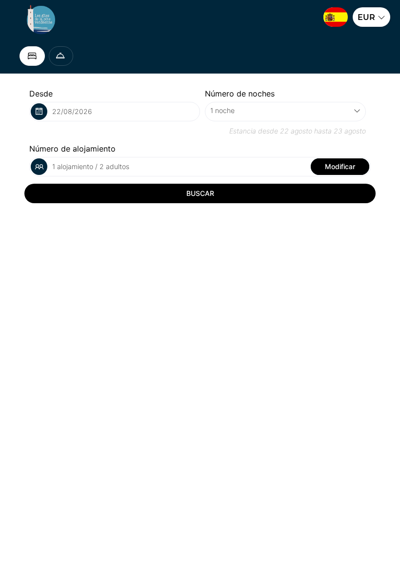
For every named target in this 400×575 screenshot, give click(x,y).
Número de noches (240, 93)
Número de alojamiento (72, 148)
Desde (41, 93)
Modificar (340, 166)
